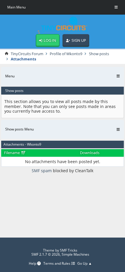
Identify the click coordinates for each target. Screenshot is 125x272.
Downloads (89, 152)
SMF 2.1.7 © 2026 (45, 254)
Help (33, 263)
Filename (12, 152)
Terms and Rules (57, 263)
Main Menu (16, 7)
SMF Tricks (68, 250)
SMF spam (42, 170)
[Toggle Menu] (116, 7)
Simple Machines (75, 254)
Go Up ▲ (84, 263)
